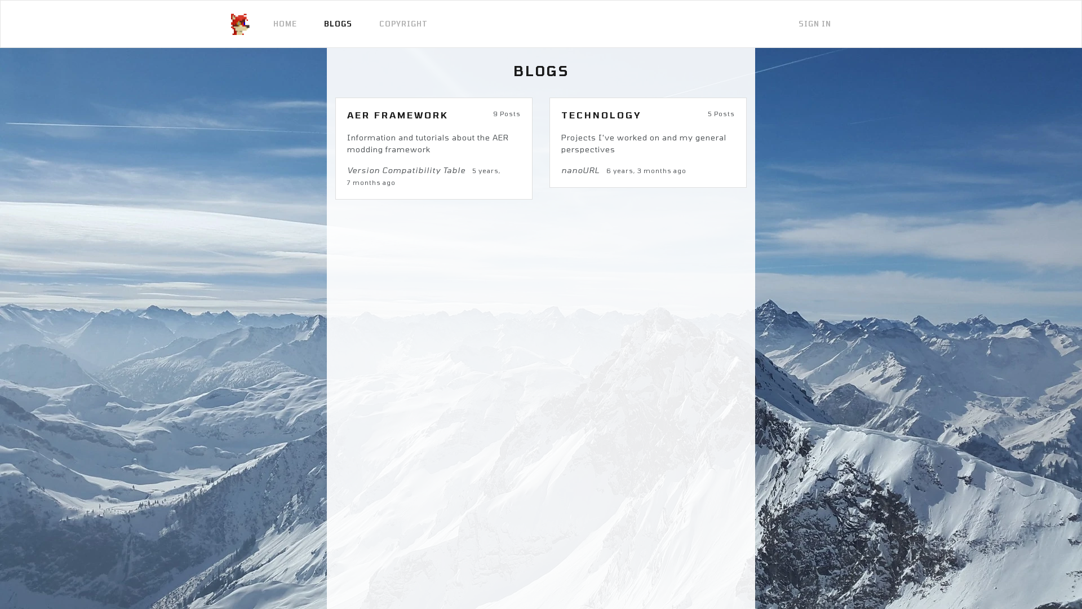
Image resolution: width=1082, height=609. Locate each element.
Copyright (403, 24)
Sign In (815, 24)
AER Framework (398, 114)
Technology (601, 114)
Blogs (338, 24)
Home (285, 24)
